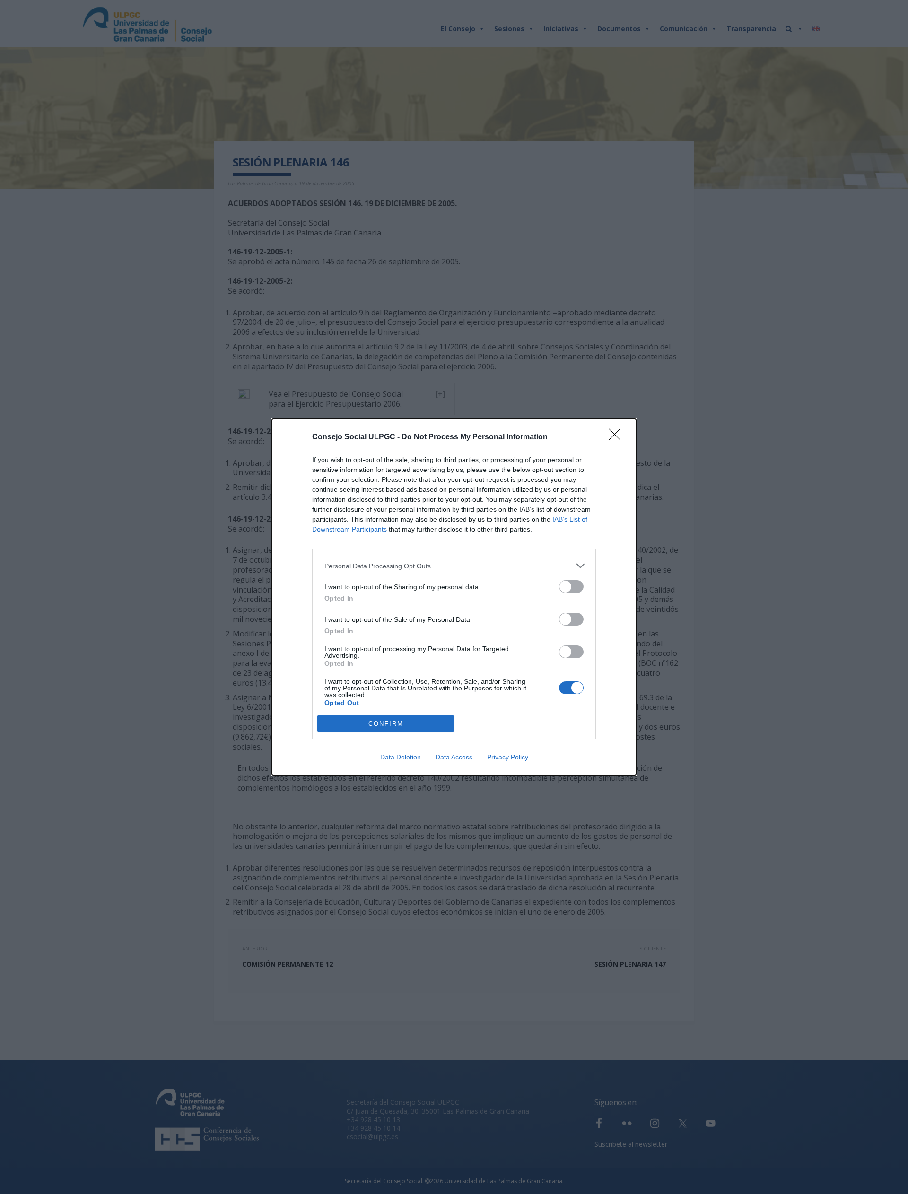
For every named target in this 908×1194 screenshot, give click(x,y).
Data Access (454, 757)
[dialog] (454, 597)
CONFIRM (385, 723)
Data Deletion (400, 757)
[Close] (618, 437)
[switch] (571, 586)
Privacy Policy (507, 757)
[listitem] (454, 566)
